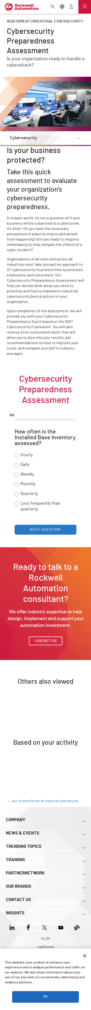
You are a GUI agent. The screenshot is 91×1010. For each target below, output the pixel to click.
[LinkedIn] (13, 927)
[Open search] (53, 7)
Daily (24, 465)
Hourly (26, 455)
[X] (44, 927)
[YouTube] (61, 927)
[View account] (71, 7)
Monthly (27, 484)
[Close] (85, 956)
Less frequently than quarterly (40, 506)
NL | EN (45, 938)
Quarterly (29, 494)
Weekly (27, 474)
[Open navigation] (84, 7)
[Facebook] (28, 927)
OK (45, 996)
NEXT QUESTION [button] (45, 530)
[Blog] (77, 927)
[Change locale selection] (62, 7)
